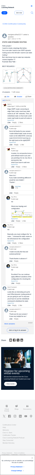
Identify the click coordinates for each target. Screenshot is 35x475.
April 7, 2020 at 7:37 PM (14, 39)
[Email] (10, 340)
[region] (17, 465)
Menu (32, 6)
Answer (19, 97)
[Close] (32, 458)
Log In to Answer (17, 330)
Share (29, 96)
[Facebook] (14, 340)
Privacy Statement (16, 467)
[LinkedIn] (21, 340)
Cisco (7, 6)
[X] (18, 340)
